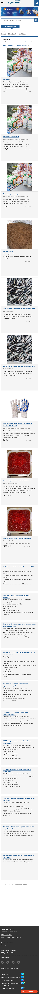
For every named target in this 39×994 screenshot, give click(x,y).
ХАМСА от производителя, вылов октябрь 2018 (19, 309)
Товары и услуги (8, 929)
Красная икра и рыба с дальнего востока (17, 481)
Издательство (6, 934)
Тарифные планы (7, 943)
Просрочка (6, 79)
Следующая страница (20, 884)
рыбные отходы (8, 251)
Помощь (3, 945)
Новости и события (9, 932)
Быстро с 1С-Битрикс (28, 991)
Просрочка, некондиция (11, 136)
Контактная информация (11, 937)
